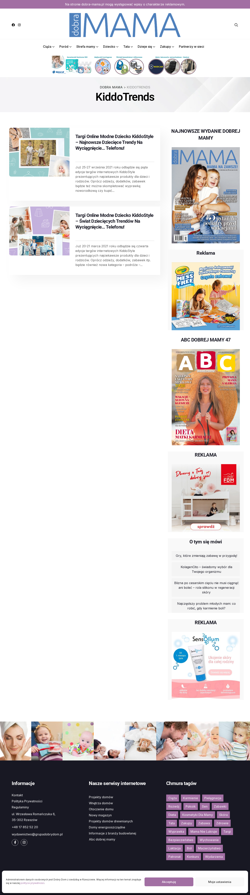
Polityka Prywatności (27, 801)
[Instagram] (19, 24)
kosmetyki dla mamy (197, 815)
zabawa (204, 823)
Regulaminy (20, 807)
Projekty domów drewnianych (111, 821)
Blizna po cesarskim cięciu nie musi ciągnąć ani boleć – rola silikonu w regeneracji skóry (206, 587)
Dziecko (109, 46)
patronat (174, 857)
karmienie (190, 798)
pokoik (191, 806)
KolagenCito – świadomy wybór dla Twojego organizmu (206, 569)
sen (205, 806)
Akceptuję (169, 882)
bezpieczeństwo (180, 840)
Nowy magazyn (100, 815)
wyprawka (176, 831)
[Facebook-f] (15, 842)
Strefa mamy (85, 46)
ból (189, 848)
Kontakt (17, 795)
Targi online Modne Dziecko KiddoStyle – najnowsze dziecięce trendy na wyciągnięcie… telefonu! (114, 142)
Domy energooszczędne (107, 827)
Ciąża (47, 46)
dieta (172, 815)
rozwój (173, 806)
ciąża (172, 798)
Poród (63, 46)
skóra (223, 815)
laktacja (174, 848)
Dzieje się (145, 46)
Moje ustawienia (219, 882)
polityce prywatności (32, 883)
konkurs (193, 857)
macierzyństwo (209, 848)
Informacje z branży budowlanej (112, 833)
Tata (126, 46)
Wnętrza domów (101, 803)
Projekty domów (101, 797)
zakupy (186, 823)
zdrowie (222, 823)
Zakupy (165, 46)
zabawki (220, 806)
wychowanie (209, 840)
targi (227, 831)
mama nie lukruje (203, 831)
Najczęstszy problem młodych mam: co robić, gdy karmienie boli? (206, 606)
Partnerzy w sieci (191, 46)
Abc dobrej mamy (102, 839)
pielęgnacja (212, 798)
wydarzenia (214, 857)
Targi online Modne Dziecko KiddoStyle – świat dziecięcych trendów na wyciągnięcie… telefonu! (114, 221)
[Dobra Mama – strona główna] (125, 24)
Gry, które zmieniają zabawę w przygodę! (206, 556)
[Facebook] (13, 24)
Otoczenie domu (101, 809)
